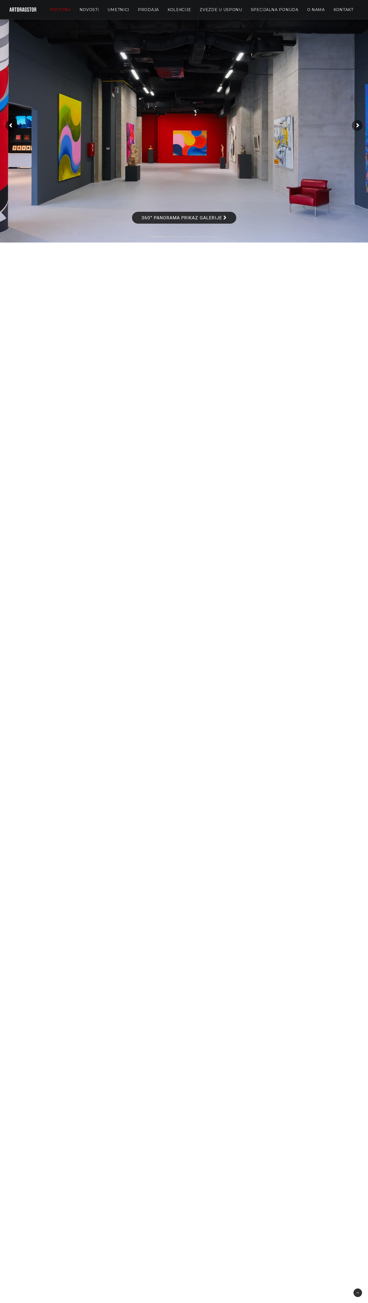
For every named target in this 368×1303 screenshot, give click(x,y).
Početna (60, 9)
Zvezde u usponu (221, 9)
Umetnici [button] (118, 9)
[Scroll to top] (357, 1292)
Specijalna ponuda (274, 9)
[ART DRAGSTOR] (22, 9)
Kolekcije (179, 9)
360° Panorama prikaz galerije (182, 217)
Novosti (89, 9)
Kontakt (343, 9)
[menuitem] (60, 9)
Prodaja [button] (148, 9)
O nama (316, 9)
